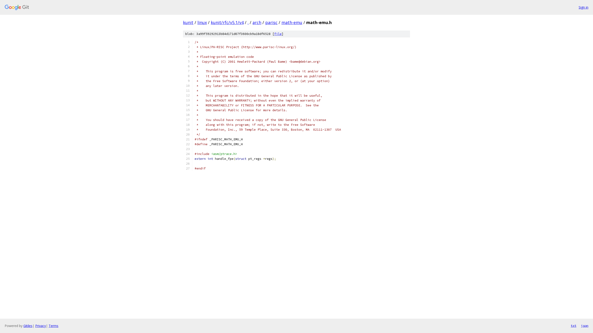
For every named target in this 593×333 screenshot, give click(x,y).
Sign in (583, 7)
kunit (188, 22)
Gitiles (27, 326)
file (278, 34)
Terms (53, 326)
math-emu (291, 22)
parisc (271, 22)
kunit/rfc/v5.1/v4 (227, 22)
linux (202, 22)
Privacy (40, 326)
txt (573, 326)
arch (256, 22)
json (584, 326)
